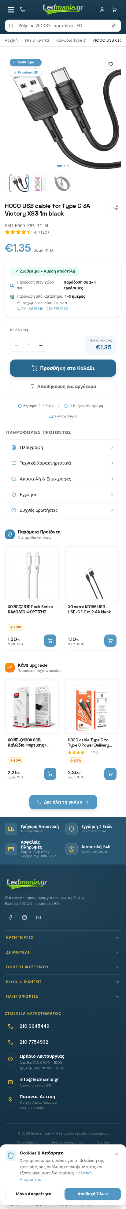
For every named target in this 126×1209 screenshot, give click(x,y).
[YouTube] (38, 917)
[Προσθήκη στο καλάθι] (50, 641)
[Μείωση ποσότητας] (16, 345)
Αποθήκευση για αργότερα (66, 386)
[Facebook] (10, 917)
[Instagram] (24, 917)
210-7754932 (57, 309)
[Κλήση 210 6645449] (22, 10)
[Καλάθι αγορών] (114, 10)
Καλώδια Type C (71, 40)
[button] (63, 938)
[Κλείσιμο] (116, 1154)
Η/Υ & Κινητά (37, 40)
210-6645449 (32, 309)
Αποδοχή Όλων (93, 1193)
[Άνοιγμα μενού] (11, 10)
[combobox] (63, 26)
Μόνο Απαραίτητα (33, 1193)
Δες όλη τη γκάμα (63, 802)
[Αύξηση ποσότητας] (41, 345)
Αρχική (11, 40)
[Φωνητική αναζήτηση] (114, 26)
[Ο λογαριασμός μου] (102, 10)
